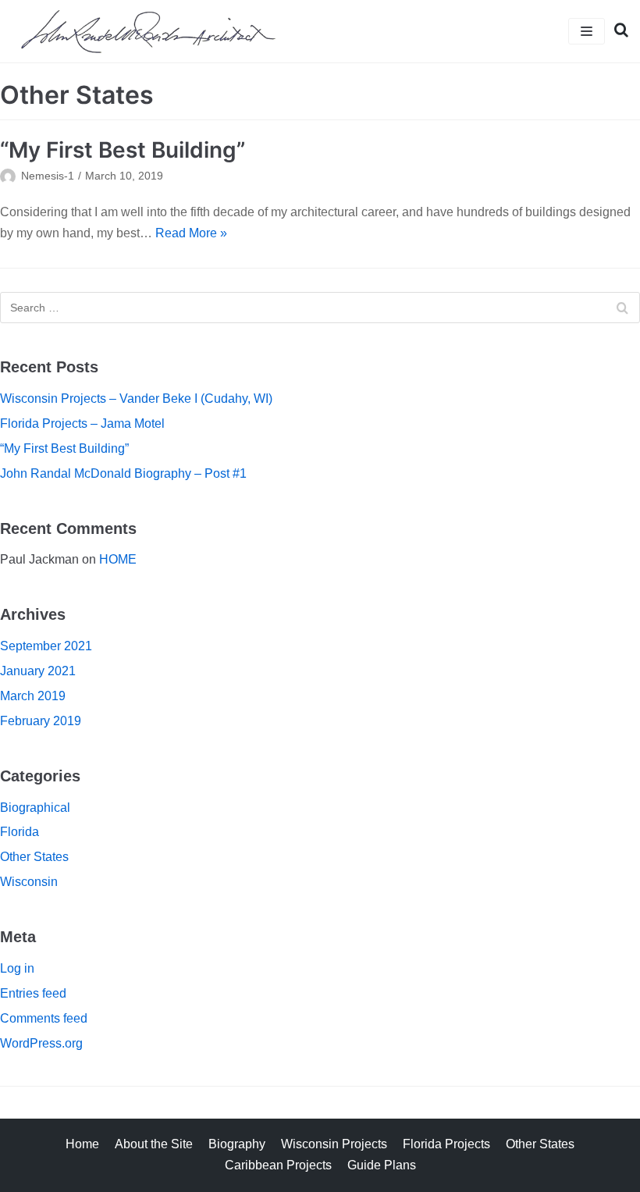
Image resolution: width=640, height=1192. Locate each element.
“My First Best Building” (122, 150)
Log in (17, 968)
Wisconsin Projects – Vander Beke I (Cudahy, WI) (136, 398)
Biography (236, 1144)
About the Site (154, 1144)
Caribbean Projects (278, 1165)
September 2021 (46, 646)
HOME (118, 559)
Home (82, 1144)
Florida (19, 831)
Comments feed (43, 1018)
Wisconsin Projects (334, 1144)
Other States (34, 856)
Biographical (35, 807)
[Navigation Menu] (586, 31)
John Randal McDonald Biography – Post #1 (123, 473)
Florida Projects (446, 1144)
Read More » (191, 233)
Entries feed (33, 993)
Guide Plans (381, 1165)
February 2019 (40, 721)
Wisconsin (29, 881)
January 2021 (38, 671)
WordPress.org (41, 1043)
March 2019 (33, 696)
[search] (616, 31)
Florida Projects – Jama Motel (82, 423)
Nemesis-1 (47, 176)
